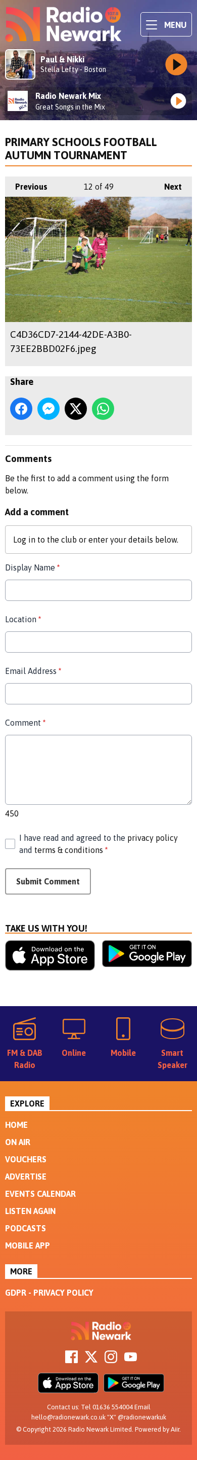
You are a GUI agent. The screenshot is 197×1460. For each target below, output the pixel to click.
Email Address (33, 670)
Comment (25, 722)
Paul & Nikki (62, 59)
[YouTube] (130, 1360)
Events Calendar (40, 1193)
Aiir (175, 1429)
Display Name (32, 567)
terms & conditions (68, 849)
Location (23, 619)
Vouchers (25, 1159)
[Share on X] (76, 409)
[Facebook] (71, 1360)
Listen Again (30, 1211)
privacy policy (152, 837)
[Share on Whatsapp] (103, 409)
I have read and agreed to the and (98, 843)
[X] (91, 1360)
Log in (24, 539)
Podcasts (25, 1228)
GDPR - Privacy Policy (49, 1292)
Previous (26, 186)
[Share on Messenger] (48, 409)
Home (16, 1124)
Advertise (25, 1176)
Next (168, 186)
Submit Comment (48, 881)
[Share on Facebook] (21, 409)
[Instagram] (111, 1360)
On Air (17, 1142)
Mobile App (27, 1245)
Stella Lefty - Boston (73, 69)
